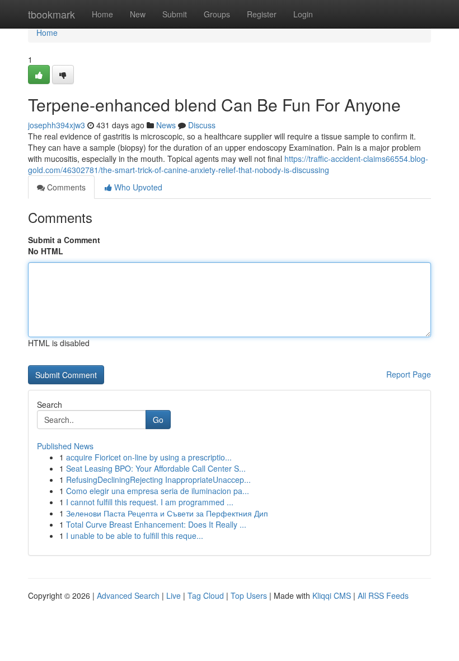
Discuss (202, 125)
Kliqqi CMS (331, 595)
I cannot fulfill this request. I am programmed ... (149, 502)
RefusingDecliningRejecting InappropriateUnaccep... (158, 479)
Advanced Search (128, 595)
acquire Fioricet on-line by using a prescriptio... (149, 457)
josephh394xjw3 (56, 125)
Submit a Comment (64, 239)
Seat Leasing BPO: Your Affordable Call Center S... (156, 468)
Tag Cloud (206, 595)
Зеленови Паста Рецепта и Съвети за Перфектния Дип (167, 513)
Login (303, 14)
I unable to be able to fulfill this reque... (134, 535)
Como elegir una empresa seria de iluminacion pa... (157, 490)
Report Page (408, 374)
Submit (174, 14)
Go (158, 419)
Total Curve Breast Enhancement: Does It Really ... (156, 524)
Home (102, 14)
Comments (65, 187)
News (166, 125)
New (138, 14)
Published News (65, 445)
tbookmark (51, 14)
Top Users (249, 595)
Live (173, 595)
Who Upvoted (137, 187)
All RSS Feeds (383, 595)
